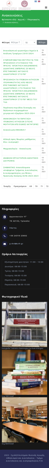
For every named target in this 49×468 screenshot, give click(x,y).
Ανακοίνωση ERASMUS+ (14, 130)
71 (42, 186)
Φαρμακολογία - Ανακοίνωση (17, 148)
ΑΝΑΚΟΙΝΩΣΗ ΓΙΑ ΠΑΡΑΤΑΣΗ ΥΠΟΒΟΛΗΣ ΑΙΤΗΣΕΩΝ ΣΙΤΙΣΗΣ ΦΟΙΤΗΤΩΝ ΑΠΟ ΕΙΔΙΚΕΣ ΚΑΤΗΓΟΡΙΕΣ (21, 121)
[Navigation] (46, 7)
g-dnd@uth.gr (16, 243)
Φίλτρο (41, 42)
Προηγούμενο (20, 186)
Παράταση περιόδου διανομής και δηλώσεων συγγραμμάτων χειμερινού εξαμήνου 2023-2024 (19, 110)
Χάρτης (13, 228)
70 (36, 186)
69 (31, 186)
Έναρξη (7, 186)
